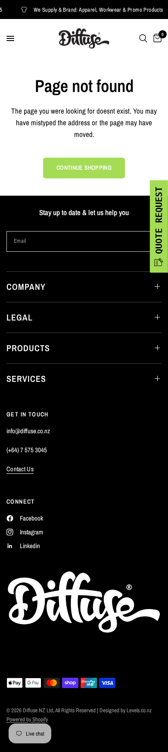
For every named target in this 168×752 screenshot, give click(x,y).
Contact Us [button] (20, 469)
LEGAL (19, 317)
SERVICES (26, 378)
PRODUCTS (28, 348)
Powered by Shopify (27, 719)
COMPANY (26, 286)
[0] (156, 38)
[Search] (143, 38)
